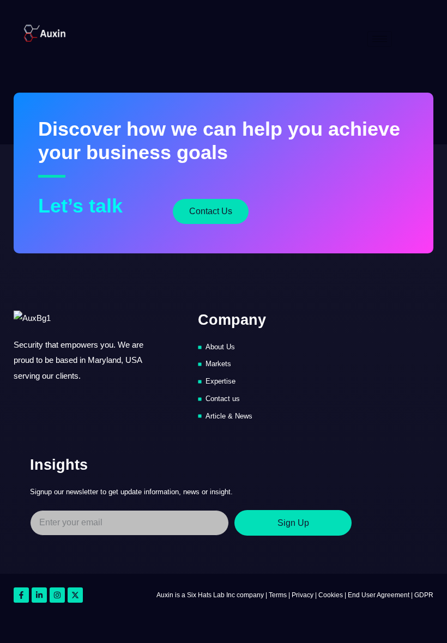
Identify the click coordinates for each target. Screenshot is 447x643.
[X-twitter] (75, 595)
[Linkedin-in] (39, 595)
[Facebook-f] (21, 595)
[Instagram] (57, 595)
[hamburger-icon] (379, 39)
